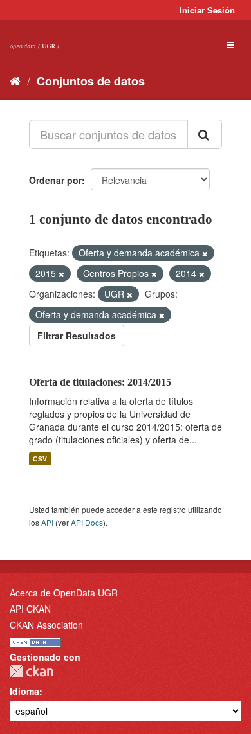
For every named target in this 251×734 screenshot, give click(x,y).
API (47, 522)
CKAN (31, 671)
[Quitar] (205, 253)
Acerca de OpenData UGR (64, 592)
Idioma (24, 691)
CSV (40, 458)
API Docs (87, 522)
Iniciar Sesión (207, 10)
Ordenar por (55, 180)
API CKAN (30, 608)
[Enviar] (204, 134)
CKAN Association (46, 624)
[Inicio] (15, 80)
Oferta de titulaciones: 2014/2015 (100, 382)
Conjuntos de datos (91, 81)
